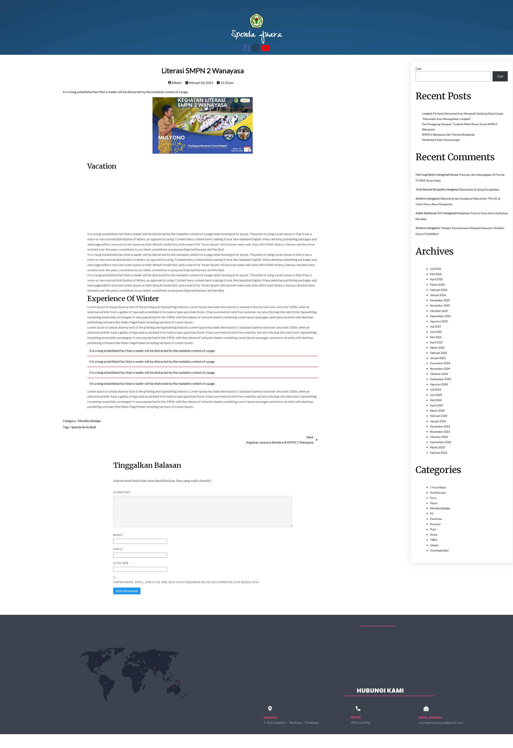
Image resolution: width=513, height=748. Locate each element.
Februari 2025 (438, 352)
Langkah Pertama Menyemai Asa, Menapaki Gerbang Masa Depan (462, 113)
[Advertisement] (202, 202)
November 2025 (440, 305)
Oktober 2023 (439, 436)
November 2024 (440, 368)
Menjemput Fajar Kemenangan (441, 139)
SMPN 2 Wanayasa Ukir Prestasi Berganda (448, 134)
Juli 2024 (435, 389)
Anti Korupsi (438, 492)
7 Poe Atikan (438, 487)
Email (118, 549)
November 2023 (440, 431)
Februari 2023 (438, 452)
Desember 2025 (440, 300)
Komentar (122, 492)
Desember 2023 (440, 426)
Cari (418, 68)
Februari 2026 (438, 289)
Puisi (433, 529)
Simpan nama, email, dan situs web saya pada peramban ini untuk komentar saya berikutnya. (186, 582)
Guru (433, 497)
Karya (433, 503)
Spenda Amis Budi (83, 427)
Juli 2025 (435, 326)
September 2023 (440, 442)
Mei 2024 (436, 400)
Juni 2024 (436, 395)
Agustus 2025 (439, 321)
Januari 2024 (438, 421)
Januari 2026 (438, 295)
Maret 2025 (437, 347)
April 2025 (436, 342)
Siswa (433, 534)
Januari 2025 (438, 358)
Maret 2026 (437, 284)
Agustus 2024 (439, 384)
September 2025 (440, 316)
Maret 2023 (437, 447)
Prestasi (435, 524)
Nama (118, 535)
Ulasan (434, 545)
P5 (431, 513)
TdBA (433, 539)
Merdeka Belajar (89, 421)
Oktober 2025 (439, 311)
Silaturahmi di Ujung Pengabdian (479, 189)
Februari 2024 (438, 415)
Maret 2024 (437, 410)
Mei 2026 (436, 274)
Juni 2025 (436, 331)
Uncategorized (439, 550)
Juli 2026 (435, 268)
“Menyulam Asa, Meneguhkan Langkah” (446, 119)
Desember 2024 (440, 363)
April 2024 (436, 405)
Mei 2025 (436, 337)
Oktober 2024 (439, 374)
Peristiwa (436, 519)
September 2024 (440, 379)
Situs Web (120, 563)
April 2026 (436, 279)
